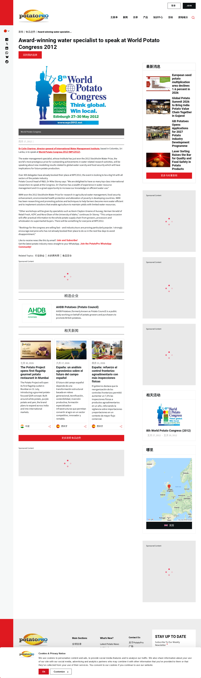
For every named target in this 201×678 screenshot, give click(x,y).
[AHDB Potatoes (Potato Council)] (71, 312)
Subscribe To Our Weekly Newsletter (167, 643)
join (189, 6)
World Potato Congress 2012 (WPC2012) (59, 152)
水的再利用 (53, 255)
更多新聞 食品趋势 (71, 438)
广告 (131, 646)
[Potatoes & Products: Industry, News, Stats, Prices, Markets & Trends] (34, 17)
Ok (43, 671)
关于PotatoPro (136, 642)
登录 (173, 6)
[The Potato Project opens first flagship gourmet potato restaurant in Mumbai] (36, 384)
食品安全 (67, 255)
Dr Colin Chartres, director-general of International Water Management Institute (59, 148)
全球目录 (77, 644)
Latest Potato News (109, 644)
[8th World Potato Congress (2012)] (169, 425)
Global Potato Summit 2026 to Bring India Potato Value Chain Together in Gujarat (182, 106)
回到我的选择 (30, 55)
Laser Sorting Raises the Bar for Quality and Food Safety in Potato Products (181, 160)
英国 (171, 525)
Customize (59, 671)
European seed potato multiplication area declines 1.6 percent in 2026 (181, 83)
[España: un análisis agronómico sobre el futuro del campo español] (71, 384)
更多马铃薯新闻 (169, 175)
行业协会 (39, 255)
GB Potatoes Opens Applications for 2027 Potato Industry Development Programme (180, 133)
